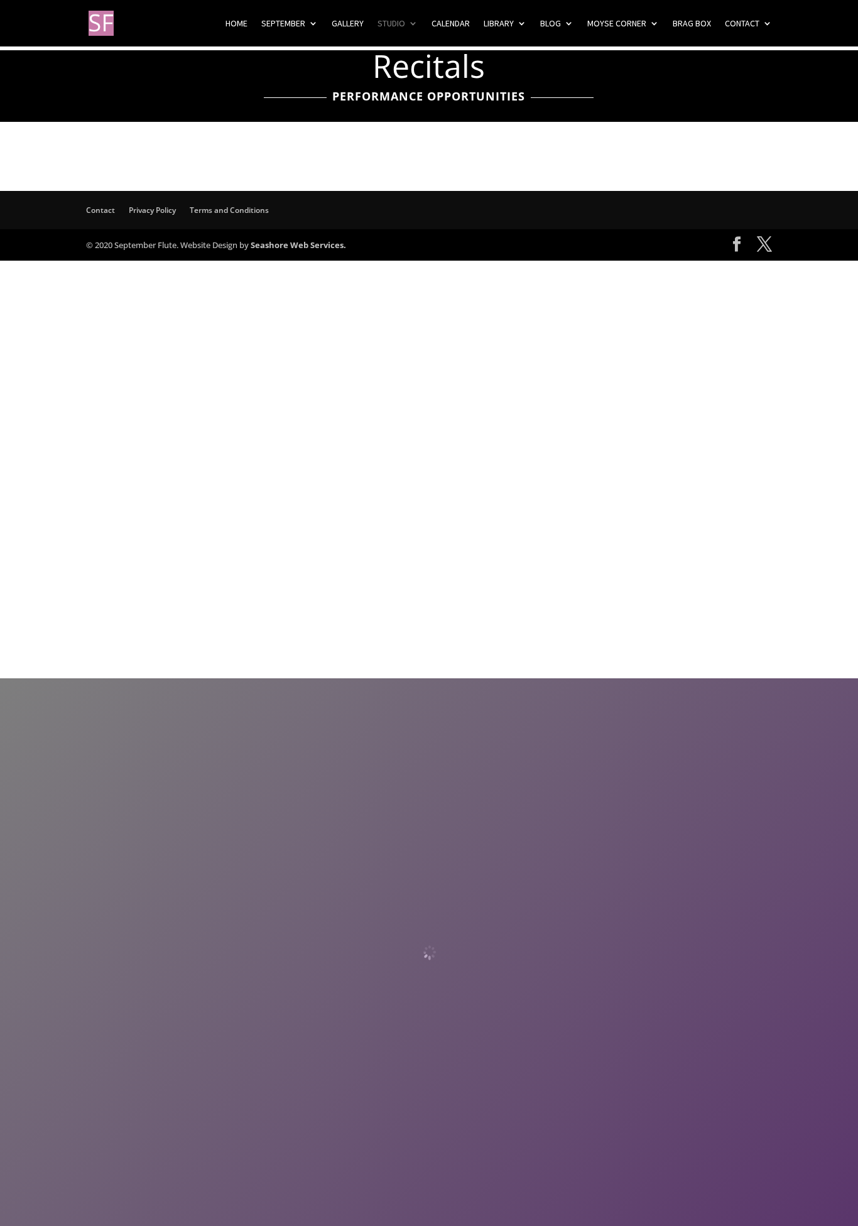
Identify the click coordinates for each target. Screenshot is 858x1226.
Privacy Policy (152, 210)
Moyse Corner (616, 24)
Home (236, 24)
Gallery (348, 24)
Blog (550, 24)
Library (499, 24)
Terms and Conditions (229, 210)
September (283, 24)
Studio (391, 24)
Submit (316, 572)
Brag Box (692, 24)
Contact (742, 24)
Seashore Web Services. (298, 245)
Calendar (451, 24)
